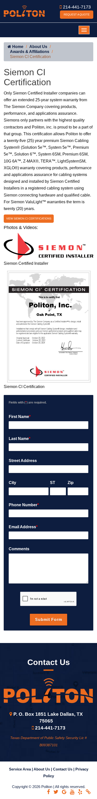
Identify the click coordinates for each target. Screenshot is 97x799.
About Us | (43, 769)
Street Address (23, 460)
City (12, 482)
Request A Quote (77, 14)
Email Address (23, 527)
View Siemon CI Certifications (28, 218)
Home (17, 46)
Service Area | (21, 769)
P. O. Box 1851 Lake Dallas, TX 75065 (48, 718)
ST (52, 482)
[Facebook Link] (48, 792)
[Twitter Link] (55, 792)
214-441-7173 (77, 7)
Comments (19, 549)
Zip (71, 482)
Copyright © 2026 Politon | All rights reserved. (48, 786)
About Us (38, 46)
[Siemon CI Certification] (48, 324)
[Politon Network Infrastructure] (24, 11)
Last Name (19, 438)
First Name (20, 416)
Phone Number (24, 505)
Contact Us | (64, 769)
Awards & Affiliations (29, 52)
